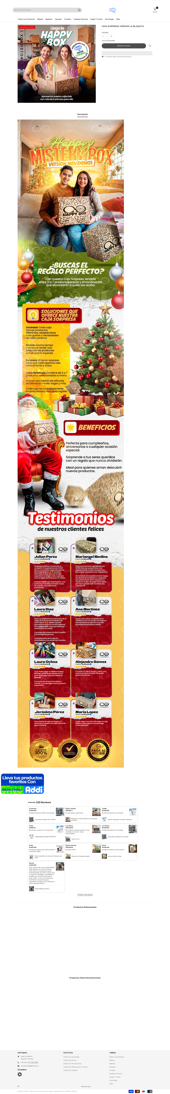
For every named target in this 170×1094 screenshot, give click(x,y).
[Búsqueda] (47, 10)
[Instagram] (20, 1074)
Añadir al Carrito (123, 46)
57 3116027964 (33, 1062)
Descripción (82, 114)
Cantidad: (105, 32)
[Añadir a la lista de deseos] (149, 46)
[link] (33, 956)
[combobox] (45, 10)
